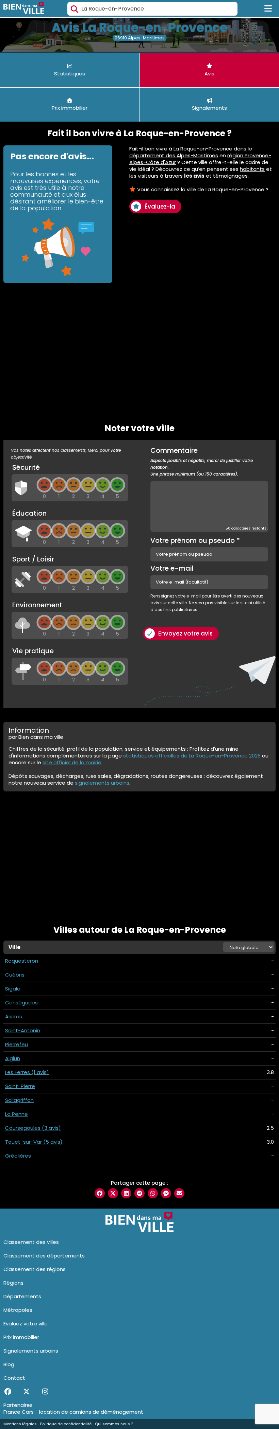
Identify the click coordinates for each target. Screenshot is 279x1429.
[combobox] (152, 9)
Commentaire (201, 462)
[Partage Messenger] (166, 1193)
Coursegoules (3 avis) (33, 1127)
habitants (252, 169)
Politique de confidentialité (66, 1424)
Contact (14, 1377)
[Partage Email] (179, 1193)
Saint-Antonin (22, 1030)
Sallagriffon (19, 1100)
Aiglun (12, 1058)
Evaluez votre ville (25, 1323)
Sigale (12, 988)
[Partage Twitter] (113, 1193)
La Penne (16, 1114)
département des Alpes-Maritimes (173, 155)
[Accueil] (23, 9)
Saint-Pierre (20, 1086)
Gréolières (18, 1155)
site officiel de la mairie (72, 762)
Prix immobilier (21, 1337)
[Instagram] (45, 1391)
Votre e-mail (172, 568)
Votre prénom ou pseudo (195, 540)
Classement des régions (34, 1269)
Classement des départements (44, 1255)
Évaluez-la (160, 206)
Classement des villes (31, 1242)
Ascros (13, 1016)
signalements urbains (102, 782)
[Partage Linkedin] (126, 1193)
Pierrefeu (16, 1044)
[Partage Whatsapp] (153, 1193)
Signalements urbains (30, 1350)
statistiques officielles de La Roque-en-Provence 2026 (192, 755)
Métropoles (17, 1310)
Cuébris (14, 974)
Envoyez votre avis (185, 633)
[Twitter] (26, 1391)
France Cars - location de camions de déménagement (73, 1411)
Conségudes (21, 1002)
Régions (13, 1282)
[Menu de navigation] (268, 9)
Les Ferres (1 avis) (27, 1072)
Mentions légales (20, 1424)
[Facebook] (7, 1391)
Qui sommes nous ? (114, 1424)
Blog (8, 1364)
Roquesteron (21, 960)
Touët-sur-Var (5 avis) (34, 1141)
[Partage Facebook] (100, 1193)
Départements (22, 1296)
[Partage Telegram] (139, 1193)
